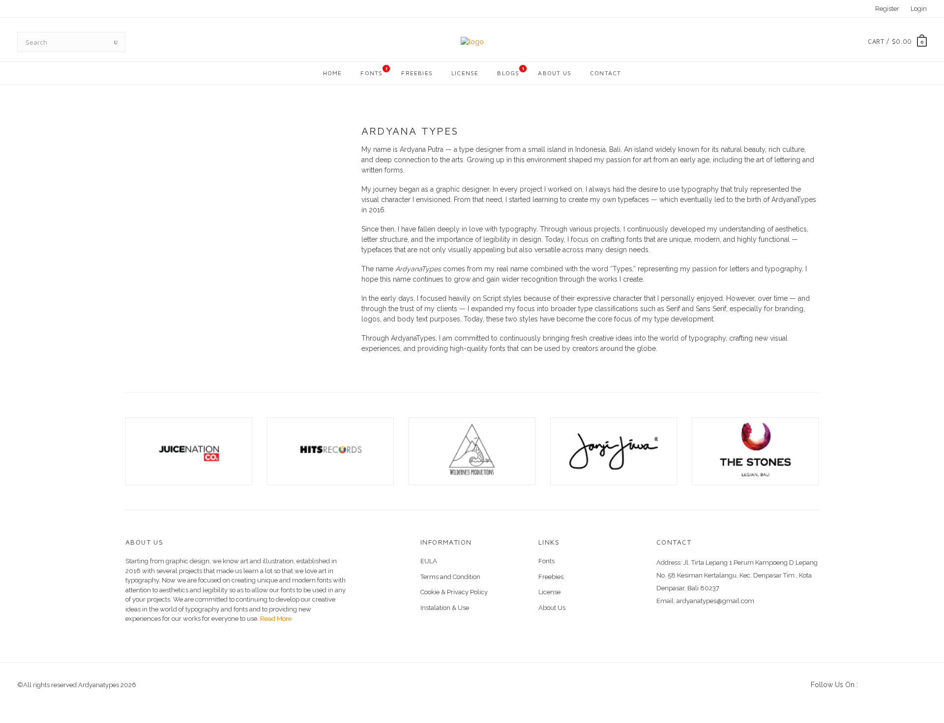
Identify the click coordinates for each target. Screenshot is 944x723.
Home (332, 73)
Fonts (374, 71)
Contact (605, 73)
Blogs (511, 71)
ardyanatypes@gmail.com (715, 601)
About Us (554, 73)
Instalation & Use (444, 607)
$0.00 (902, 41)
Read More (275, 618)
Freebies (417, 73)
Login (919, 8)
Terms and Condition (450, 576)
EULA (428, 561)
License (464, 73)
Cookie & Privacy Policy (454, 592)
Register (887, 8)
